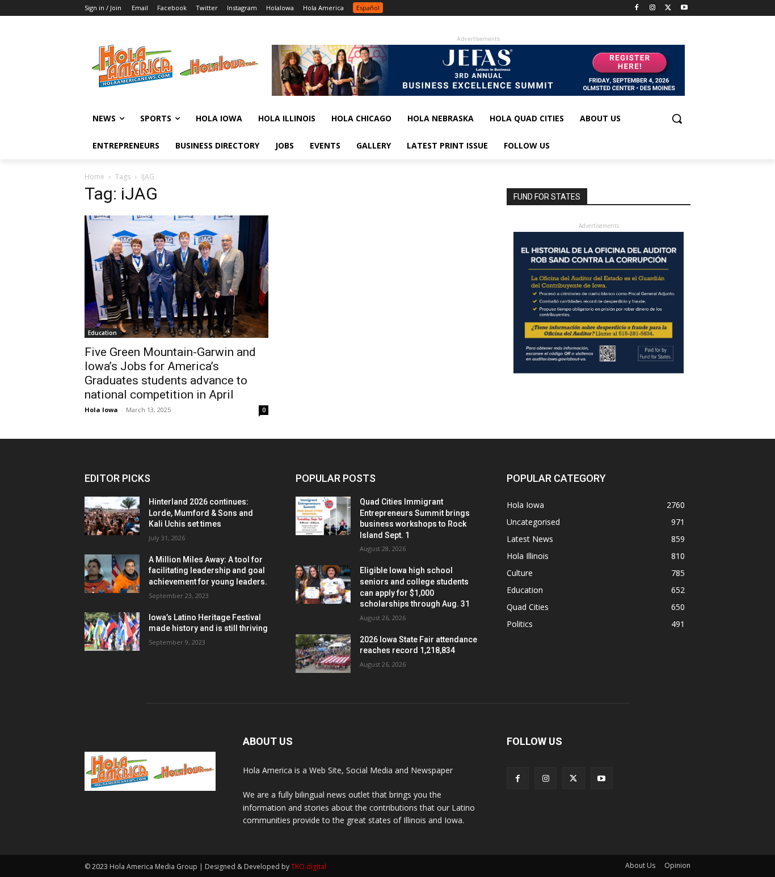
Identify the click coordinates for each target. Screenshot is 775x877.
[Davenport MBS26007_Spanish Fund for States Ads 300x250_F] (598, 370)
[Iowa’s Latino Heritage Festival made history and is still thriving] (112, 631)
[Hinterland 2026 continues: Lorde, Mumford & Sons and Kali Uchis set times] (112, 516)
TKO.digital (308, 866)
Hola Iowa (101, 409)
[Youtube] (683, 8)
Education (102, 333)
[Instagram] (652, 8)
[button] (676, 118)
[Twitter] (668, 8)
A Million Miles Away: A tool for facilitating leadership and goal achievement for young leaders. (208, 570)
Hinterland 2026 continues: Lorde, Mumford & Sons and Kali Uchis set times (201, 512)
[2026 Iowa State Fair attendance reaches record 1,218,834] (323, 653)
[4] (478, 93)
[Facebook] (636, 8)
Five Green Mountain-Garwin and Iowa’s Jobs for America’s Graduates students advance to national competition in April (170, 373)
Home (94, 176)
